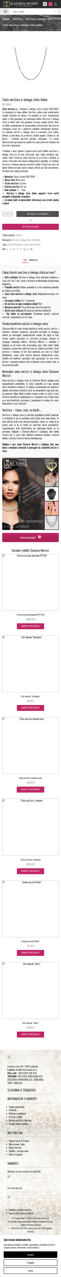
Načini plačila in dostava (20, 1120)
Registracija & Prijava (19, 1141)
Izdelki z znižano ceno (18, 1151)
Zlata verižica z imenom (31, 859)
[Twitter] (7, 249)
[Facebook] (11, 249)
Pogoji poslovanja (16, 1107)
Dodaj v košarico (39, 214)
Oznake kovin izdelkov (18, 1124)
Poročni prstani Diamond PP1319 (30, 614)
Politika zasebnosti (17, 1113)
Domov (6, 19)
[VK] (14, 249)
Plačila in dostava (34, 1224)
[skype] (31, 249)
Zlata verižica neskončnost (30, 778)
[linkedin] (24, 249)
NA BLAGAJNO (32, 227)
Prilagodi (30, 1262)
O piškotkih (12, 1221)
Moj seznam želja (17, 1144)
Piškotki (12, 1110)
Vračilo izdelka (15, 1117)
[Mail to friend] (21, 249)
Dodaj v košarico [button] (30, 789)
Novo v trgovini (15, 1154)
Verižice (17, 19)
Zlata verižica (35, 244)
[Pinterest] (17, 249)
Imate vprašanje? (28, 537)
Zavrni (30, 1270)
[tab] (25, 260)
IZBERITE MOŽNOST (30, 626)
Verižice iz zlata (21, 244)
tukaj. (15, 393)
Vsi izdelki (36, 239)
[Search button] (54, 11)
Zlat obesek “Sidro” (30, 1022)
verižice (10, 244)
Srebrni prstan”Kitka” (30, 941)
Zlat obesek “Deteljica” (30, 696)
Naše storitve (15, 1147)
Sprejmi (31, 1254)
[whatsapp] (28, 249)
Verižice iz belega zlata (39, 19)
